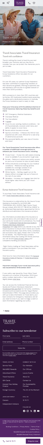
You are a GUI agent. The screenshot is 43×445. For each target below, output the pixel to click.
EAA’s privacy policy (21, 239)
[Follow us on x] (31, 411)
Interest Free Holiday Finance (10, 385)
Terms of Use (29, 353)
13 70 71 (30, 3)
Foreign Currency (9, 390)
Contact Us (27, 380)
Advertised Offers (9, 373)
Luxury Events (28, 373)
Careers (5, 400)
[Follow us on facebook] (24, 411)
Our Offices (27, 369)
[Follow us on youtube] (38, 411)
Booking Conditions (12, 427)
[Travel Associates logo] (9, 324)
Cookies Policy (34, 429)
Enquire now (33, 441)
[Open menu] (3, 3)
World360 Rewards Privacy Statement (28, 434)
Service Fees (7, 365)
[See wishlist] (34, 3)
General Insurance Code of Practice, (21, 257)
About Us (26, 377)
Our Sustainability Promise (29, 385)
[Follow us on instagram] (27, 411)
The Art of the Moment (31, 390)
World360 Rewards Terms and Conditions (26, 432)
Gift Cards (6, 380)
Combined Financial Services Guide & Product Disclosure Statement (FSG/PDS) (19, 225)
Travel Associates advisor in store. (18, 196)
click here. (16, 279)
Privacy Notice (24, 427)
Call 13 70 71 (11, 441)
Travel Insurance (8, 377)
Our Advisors (27, 365)
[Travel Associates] (19, 3)
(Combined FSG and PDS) (12, 289)
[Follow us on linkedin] (34, 411)
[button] (41, 223)
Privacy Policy (12, 355)
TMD (15, 227)
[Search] (8, 3)
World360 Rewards (9, 369)
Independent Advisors (11, 404)
